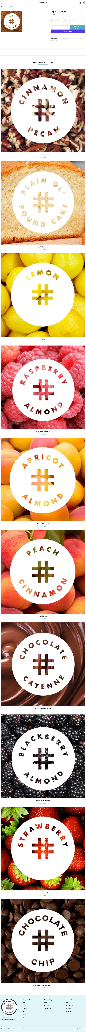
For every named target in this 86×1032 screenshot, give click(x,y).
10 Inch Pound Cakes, (65, 38)
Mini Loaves (47, 1006)
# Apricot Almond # (43, 524)
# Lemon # (43, 339)
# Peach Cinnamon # (43, 616)
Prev (76, 6)
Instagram (68, 1008)
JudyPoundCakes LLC (17, 1029)
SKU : (53, 36)
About (24, 1006)
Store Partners (69, 1006)
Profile (24, 1017)
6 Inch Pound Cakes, (76, 38)
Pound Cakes (54, 40)
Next (81, 6)
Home (3, 7)
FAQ (24, 1011)
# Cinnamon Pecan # (43, 155)
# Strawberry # (43, 893)
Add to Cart (77, 27)
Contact (25, 1008)
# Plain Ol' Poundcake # (43, 247)
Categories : (54, 38)
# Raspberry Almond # (43, 432)
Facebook (68, 1011)
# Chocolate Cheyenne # (43, 708)
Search (24, 1014)
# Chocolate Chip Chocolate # (43, 985)
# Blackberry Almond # (43, 801)
